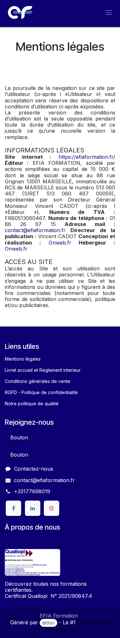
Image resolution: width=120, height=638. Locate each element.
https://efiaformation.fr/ (87, 157)
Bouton (19, 437)
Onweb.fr (60, 242)
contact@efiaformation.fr (35, 230)
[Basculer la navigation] (108, 12)
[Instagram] (51, 508)
